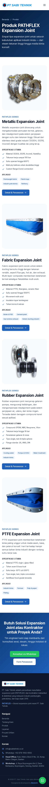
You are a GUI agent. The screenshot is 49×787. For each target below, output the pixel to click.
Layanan (5, 729)
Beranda (5, 19)
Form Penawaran (24, 662)
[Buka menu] (44, 5)
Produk (5, 726)
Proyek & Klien (8, 733)
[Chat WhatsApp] (42, 780)
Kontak (5, 736)
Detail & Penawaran (14, 192)
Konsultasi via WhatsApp (24, 654)
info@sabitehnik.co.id (14, 749)
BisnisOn (34, 783)
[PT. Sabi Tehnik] (17, 5)
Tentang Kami (7, 722)
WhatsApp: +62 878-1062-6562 (19, 753)
